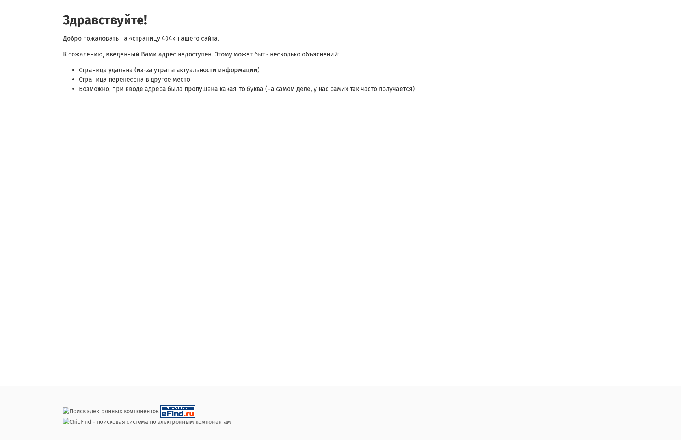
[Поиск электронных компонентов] (177, 411)
